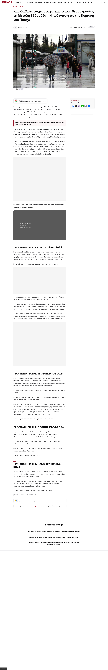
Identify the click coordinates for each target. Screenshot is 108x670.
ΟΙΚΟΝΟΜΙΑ (38, 2)
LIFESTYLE (71, 2)
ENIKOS (7, 2)
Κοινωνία (21, 6)
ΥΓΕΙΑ (84, 2)
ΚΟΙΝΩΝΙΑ (53, 2)
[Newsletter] (104, 2)
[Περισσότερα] (95, 2)
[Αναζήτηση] (101, 2)
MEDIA (79, 2)
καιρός (39, 107)
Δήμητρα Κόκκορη (22, 27)
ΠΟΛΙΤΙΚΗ (30, 2)
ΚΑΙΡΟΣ (16, 494)
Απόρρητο (3, 668)
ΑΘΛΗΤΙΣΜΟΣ (62, 2)
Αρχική (15, 6)
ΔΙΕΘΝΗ (46, 2)
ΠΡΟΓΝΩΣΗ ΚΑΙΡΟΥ (31, 494)
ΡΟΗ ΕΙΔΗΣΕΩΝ (20, 2)
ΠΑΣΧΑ (22, 494)
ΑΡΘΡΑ (90, 2)
